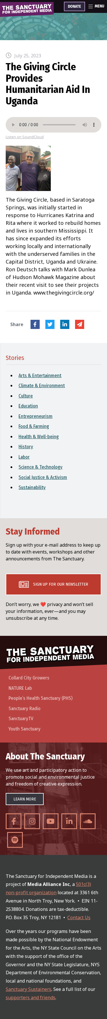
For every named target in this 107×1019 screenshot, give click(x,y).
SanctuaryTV (21, 719)
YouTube (50, 821)
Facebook (35, 324)
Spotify (15, 840)
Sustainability (32, 487)
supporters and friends (30, 997)
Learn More (24, 799)
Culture (26, 396)
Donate (74, 7)
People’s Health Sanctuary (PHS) (40, 698)
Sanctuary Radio (25, 709)
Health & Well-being (39, 437)
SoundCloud (88, 821)
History (26, 447)
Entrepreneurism (36, 416)
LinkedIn (64, 324)
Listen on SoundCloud (25, 137)
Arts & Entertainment (40, 376)
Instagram (32, 821)
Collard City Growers (29, 678)
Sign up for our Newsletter (60, 584)
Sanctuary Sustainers (28, 989)
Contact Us (78, 917)
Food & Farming (34, 426)
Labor (24, 457)
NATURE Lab (20, 688)
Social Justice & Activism (43, 477)
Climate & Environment (42, 386)
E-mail (79, 324)
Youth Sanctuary (25, 729)
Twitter (49, 324)
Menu (99, 6)
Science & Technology (40, 467)
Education (28, 406)
